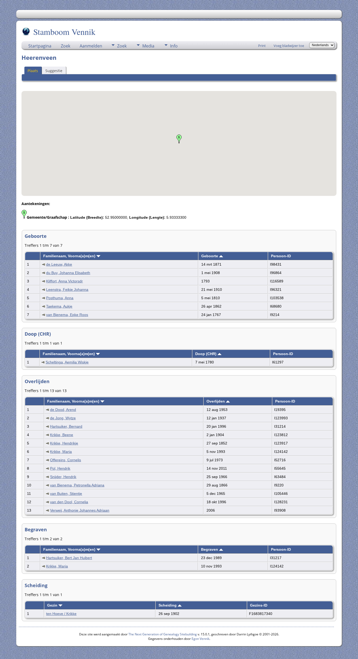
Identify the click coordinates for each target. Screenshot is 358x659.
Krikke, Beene (61, 435)
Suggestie (53, 70)
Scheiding (168, 605)
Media (148, 46)
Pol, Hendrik (60, 468)
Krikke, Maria (61, 451)
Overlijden (216, 401)
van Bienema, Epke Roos (67, 315)
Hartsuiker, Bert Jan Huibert (69, 558)
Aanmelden (91, 46)
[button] (179, 139)
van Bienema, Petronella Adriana (77, 485)
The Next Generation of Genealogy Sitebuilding (162, 634)
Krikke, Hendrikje (64, 443)
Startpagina (39, 46)
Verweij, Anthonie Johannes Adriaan (79, 510)
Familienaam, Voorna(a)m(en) (69, 256)
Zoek (65, 46)
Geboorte (210, 256)
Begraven (210, 549)
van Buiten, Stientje (66, 493)
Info (174, 46)
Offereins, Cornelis (65, 460)
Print (262, 45)
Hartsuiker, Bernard (66, 426)
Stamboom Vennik (64, 31)
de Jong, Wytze (63, 418)
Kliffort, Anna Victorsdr (64, 281)
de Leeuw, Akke (59, 264)
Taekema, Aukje (59, 306)
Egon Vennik (200, 638)
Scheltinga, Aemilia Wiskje (67, 362)
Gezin (52, 605)
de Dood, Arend (63, 410)
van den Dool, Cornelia (69, 502)
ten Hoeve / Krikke (61, 614)
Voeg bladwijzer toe (289, 45)
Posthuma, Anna (59, 298)
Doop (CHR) (206, 354)
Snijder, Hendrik (63, 477)
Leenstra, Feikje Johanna (67, 289)
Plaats (33, 70)
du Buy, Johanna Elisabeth (68, 273)
